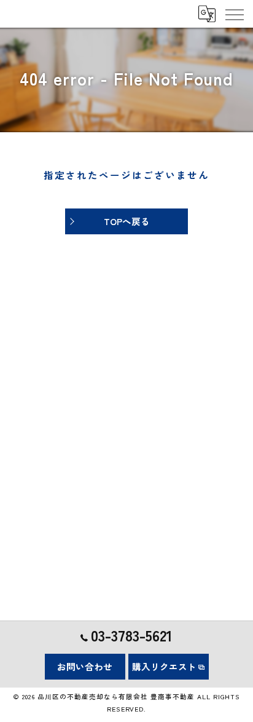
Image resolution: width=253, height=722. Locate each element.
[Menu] (234, 13)
